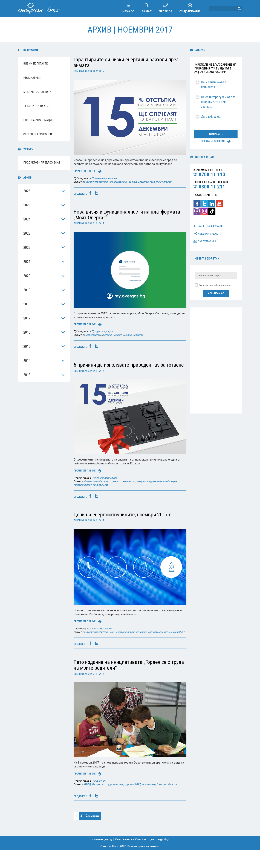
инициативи (148, 784)
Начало (128, 11)
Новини (128, 334)
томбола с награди (160, 181)
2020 (26, 276)
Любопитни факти (35, 106)
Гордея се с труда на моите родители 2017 (116, 784)
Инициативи (32, 77)
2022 (26, 247)
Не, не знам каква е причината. (213, 84)
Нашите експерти (101, 628)
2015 (26, 346)
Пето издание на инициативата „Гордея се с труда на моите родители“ (129, 665)
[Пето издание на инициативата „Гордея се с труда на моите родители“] (130, 719)
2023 (26, 233)
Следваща (92, 815)
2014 (26, 361)
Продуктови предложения (41, 162)
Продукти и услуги (102, 331)
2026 (26, 191)
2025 (26, 205)
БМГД (87, 784)
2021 (26, 262)
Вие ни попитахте (35, 63)
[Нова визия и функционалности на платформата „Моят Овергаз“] (130, 269)
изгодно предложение (149, 481)
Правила (165, 11)
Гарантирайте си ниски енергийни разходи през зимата (126, 62)
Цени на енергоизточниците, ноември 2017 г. (123, 514)
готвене (113, 481)
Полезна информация (38, 120)
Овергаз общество (167, 784)
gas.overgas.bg (207, 241)
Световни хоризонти (37, 134)
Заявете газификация (210, 226)
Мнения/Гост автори (37, 92)
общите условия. (223, 285)
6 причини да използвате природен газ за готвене (129, 365)
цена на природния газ (122, 632)
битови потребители (96, 181)
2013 (26, 375)
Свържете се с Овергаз (130, 839)
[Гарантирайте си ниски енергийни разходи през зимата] (130, 117)
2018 (26, 304)
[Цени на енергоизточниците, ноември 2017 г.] (130, 567)
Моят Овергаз (92, 334)
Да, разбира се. (211, 116)
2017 (26, 318)
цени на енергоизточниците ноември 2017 (160, 632)
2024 (26, 219)
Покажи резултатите (213, 141)
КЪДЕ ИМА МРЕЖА (208, 233)
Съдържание (189, 11)
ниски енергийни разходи (123, 181)
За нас (146, 11)
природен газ (100, 484)
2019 (26, 290)
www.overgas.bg (101, 839)
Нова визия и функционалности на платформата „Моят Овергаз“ (127, 215)
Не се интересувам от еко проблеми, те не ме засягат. (218, 101)
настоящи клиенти (112, 334)
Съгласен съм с (215, 285)
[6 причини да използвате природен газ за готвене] (130, 416)
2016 (26, 332)
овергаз (143, 181)
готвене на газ (127, 481)
